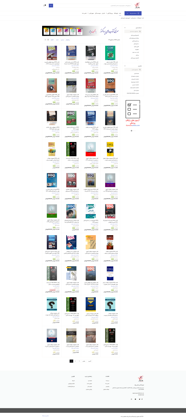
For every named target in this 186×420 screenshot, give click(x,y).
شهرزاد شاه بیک (114, 132)
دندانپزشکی (133, 18)
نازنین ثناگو (57, 225)
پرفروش (68, 40)
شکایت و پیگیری (71, 383)
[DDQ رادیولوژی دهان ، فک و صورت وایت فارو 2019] (51, 118)
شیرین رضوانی (115, 226)
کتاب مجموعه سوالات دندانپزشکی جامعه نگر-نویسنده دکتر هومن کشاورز (110, 315)
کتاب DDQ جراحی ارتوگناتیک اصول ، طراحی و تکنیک (91, 63)
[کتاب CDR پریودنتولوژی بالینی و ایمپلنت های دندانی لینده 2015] (110, 118)
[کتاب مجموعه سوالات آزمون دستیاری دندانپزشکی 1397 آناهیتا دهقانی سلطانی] (90, 149)
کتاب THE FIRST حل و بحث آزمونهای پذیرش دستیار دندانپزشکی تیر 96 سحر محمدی (71, 160)
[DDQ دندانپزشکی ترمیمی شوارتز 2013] (71, 118)
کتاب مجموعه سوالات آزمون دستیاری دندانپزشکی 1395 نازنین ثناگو (53, 222)
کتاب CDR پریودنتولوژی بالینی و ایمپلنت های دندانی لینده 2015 (110, 128)
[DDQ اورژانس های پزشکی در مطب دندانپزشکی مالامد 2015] (51, 180)
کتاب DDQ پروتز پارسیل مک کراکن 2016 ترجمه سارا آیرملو (91, 95)
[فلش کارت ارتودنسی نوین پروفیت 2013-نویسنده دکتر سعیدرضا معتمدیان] (90, 304)
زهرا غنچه (57, 132)
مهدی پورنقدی (95, 69)
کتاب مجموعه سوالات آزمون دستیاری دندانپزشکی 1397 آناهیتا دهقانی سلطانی (92, 160)
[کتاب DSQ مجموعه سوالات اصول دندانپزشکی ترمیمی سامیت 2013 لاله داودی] (110, 149)
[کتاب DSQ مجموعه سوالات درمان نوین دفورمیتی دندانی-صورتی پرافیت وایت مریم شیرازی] (110, 273)
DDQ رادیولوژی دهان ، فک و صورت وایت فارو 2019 (52, 128)
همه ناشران (136, 73)
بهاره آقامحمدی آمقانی (74, 132)
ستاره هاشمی (95, 257)
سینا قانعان (57, 195)
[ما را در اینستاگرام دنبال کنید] (131, 399)
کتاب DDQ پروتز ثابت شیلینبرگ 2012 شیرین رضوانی (110, 221)
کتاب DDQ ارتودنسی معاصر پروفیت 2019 (92, 128)
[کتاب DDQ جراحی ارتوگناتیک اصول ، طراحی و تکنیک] (90, 53)
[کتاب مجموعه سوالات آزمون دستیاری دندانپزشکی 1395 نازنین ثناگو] (51, 211)
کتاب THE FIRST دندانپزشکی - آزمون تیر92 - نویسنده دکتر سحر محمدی (110, 346)
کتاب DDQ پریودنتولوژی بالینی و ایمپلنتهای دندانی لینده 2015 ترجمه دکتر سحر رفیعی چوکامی (52, 64)
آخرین (89, 361)
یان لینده (57, 67)
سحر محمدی (76, 164)
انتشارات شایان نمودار (134, 88)
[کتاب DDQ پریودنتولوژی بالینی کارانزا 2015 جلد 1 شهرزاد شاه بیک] (90, 273)
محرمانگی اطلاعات (71, 386)
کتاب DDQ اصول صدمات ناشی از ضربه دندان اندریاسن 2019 (110, 95)
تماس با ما (84, 13)
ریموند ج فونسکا (75, 67)
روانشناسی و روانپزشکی (134, 38)
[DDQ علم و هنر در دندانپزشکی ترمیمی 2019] (90, 211)
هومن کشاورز (115, 319)
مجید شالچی (96, 132)
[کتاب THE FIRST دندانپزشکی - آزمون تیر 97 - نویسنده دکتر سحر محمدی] (71, 304)
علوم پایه (137, 49)
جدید (57, 40)
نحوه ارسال (89, 386)
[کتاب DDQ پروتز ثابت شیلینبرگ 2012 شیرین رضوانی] (110, 211)
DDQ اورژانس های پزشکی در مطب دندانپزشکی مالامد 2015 (52, 190)
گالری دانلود (136, 47)
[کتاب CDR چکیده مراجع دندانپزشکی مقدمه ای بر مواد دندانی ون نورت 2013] (110, 53)
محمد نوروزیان (76, 288)
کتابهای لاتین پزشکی (135, 35)
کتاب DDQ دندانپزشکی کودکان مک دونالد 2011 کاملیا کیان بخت (71, 221)
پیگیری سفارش (89, 389)
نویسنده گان (98, 13)
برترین (62, 40)
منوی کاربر (91, 13)
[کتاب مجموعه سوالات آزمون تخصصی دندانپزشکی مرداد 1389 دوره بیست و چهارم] (71, 335)
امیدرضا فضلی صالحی (75, 257)
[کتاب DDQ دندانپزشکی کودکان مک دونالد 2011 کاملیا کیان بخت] (71, 211)
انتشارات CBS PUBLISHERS (133, 93)
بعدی (84, 361)
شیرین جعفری (95, 226)
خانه (120, 13)
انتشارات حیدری (135, 85)
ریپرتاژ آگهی (110, 13)
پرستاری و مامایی (135, 41)
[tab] (48, 39)
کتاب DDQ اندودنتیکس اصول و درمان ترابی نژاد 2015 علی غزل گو (91, 191)
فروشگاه (116, 13)
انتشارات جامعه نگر (135, 76)
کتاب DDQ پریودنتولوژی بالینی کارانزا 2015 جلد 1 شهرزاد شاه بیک (91, 284)
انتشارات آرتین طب (135, 79)
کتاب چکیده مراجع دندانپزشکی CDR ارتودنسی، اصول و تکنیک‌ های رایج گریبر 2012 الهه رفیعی (52, 253)
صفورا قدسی (56, 100)
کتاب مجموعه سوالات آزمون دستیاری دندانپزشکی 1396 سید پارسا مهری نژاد (110, 191)
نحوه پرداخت (89, 383)
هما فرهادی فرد (56, 350)
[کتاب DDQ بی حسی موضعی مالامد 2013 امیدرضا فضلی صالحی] (71, 242)
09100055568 (141, 395)
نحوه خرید (90, 381)
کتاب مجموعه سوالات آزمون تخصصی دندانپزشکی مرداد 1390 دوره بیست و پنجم (92, 346)
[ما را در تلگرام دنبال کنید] (135, 399)
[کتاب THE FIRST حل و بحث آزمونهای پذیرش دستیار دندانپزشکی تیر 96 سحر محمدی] (71, 149)
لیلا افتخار (116, 102)
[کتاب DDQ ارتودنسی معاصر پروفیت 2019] (90, 118)
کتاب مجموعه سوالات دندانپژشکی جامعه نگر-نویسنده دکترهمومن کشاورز (52, 315)
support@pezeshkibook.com (138, 393)
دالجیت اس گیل (95, 67)
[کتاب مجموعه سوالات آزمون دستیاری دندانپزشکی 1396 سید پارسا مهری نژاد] (110, 180)
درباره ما (107, 381)
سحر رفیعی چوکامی (55, 69)
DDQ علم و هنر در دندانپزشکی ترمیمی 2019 (91, 221)
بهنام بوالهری (56, 164)
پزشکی (137, 55)
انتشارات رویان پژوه (135, 82)
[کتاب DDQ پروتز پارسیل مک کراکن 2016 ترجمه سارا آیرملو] (90, 85)
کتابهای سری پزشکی (135, 58)
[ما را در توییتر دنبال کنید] (139, 399)
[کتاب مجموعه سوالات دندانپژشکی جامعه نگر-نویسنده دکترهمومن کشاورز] (51, 304)
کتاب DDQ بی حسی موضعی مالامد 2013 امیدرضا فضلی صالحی (71, 252)
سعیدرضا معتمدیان (94, 319)
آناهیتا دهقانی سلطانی (94, 164)
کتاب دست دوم (136, 52)
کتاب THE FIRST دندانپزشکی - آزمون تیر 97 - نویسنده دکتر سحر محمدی (71, 315)
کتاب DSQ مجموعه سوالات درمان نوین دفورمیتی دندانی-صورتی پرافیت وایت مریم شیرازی (110, 284)
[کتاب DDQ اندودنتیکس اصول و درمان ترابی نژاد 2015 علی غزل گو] (90, 180)
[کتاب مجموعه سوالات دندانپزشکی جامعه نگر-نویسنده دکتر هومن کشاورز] (110, 304)
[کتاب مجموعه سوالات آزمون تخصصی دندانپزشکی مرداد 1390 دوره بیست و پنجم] (90, 335)
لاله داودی (116, 164)
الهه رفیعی (57, 257)
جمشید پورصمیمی (75, 100)
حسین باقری (115, 69)
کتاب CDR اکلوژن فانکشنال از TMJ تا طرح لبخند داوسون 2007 (52, 95)
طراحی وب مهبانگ (45, 416)
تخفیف (52, 40)
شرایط (73, 381)
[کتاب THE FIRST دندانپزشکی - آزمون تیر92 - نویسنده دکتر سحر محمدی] (110, 335)
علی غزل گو (96, 195)
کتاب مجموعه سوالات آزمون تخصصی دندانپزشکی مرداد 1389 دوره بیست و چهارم (72, 346)
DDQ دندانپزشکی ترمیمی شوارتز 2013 (73, 128)
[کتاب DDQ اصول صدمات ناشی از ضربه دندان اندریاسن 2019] (110, 85)
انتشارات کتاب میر (76, 162)
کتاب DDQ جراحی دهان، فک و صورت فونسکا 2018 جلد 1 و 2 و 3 (71, 63)
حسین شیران (76, 69)
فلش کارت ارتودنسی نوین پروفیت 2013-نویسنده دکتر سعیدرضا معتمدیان (91, 315)
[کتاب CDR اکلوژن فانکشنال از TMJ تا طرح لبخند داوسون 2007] (51, 85)
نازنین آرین (96, 350)
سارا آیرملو (96, 102)
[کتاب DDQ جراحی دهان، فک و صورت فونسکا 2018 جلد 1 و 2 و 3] (71, 53)
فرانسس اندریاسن (114, 100)
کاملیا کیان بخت (76, 226)
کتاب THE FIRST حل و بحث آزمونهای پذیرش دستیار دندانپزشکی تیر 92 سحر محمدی (52, 284)
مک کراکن (96, 100)
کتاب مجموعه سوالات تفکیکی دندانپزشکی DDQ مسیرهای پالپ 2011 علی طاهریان (72, 191)
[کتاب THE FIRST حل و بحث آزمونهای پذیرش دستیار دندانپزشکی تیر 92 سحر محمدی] (51, 273)
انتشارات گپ (136, 90)
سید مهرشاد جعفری (114, 257)
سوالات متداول (106, 389)
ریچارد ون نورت (115, 67)
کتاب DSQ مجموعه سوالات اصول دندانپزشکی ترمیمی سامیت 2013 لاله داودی (110, 160)
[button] (44, 5)
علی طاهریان (76, 195)
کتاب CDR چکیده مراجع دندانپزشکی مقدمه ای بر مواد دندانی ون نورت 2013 (111, 64)
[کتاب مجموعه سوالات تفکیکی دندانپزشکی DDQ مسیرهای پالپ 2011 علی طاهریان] (71, 180)
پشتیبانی (107, 386)
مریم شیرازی (115, 288)
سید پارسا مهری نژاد (114, 195)
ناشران (103, 13)
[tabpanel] (133, 113)
